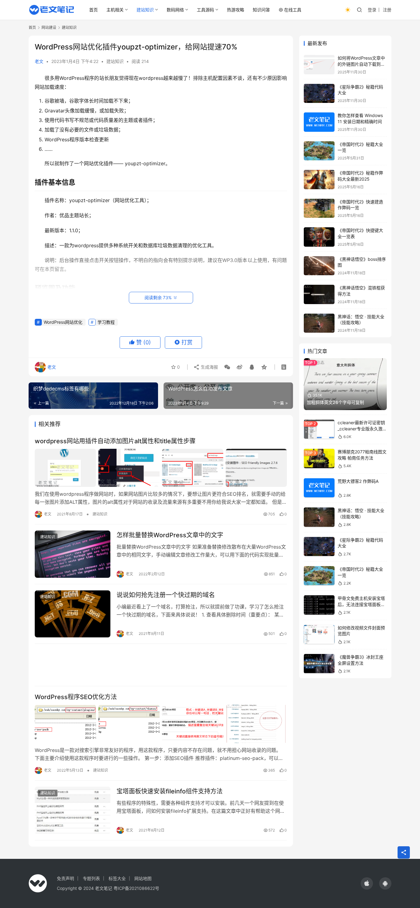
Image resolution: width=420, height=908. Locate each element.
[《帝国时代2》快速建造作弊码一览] (319, 208)
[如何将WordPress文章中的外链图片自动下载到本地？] (319, 64)
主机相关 (115, 9)
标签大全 (117, 878)
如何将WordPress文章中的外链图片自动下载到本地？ (361, 63)
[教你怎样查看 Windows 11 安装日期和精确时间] (319, 122)
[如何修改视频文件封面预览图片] (319, 634)
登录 (372, 9)
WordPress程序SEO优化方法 (76, 697)
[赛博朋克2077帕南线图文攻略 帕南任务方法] (319, 458)
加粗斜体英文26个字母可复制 (335, 402)
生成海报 (209, 367)
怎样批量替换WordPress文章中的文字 (170, 535)
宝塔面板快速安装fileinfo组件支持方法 (170, 791)
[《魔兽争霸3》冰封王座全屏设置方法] (319, 663)
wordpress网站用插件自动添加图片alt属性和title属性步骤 (115, 441)
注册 (387, 9)
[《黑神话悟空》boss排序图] (319, 266)
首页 (93, 9)
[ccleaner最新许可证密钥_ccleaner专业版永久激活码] (319, 429)
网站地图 (143, 878)
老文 (39, 61)
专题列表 (91, 878)
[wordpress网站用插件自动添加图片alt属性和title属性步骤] (161, 468)
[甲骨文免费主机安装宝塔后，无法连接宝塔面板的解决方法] (319, 605)
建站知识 (145, 9)
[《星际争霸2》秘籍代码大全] (319, 93)
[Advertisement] (161, 665)
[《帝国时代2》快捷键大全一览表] (319, 237)
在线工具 (292, 9)
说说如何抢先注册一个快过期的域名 (166, 595)
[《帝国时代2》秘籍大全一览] (319, 151)
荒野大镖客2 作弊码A (358, 481)
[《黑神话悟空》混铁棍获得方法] (319, 294)
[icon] (367, 883)
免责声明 (65, 878)
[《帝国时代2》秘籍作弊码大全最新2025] (319, 179)
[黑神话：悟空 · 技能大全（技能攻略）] (319, 323)
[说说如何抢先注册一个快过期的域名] (72, 614)
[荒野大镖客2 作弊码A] (319, 488)
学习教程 (106, 322)
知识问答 (261, 9)
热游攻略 (235, 9)
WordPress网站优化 (63, 322)
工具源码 (205, 9)
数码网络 (175, 9)
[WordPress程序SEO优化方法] (161, 724)
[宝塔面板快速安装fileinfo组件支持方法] (72, 810)
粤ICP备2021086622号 (136, 888)
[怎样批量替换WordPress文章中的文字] (72, 554)
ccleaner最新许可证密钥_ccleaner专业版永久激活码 (362, 428)
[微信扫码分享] (227, 367)
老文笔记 (103, 888)
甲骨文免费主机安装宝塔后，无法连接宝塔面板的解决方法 (361, 604)
